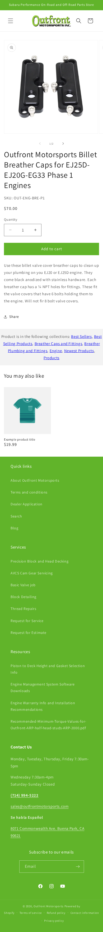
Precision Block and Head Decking (39, 561)
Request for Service (27, 620)
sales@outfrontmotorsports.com (39, 806)
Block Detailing (23, 596)
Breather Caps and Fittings (58, 343)
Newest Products (79, 350)
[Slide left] (40, 143)
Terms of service (31, 913)
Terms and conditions (29, 492)
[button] (10, 21)
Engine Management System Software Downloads (43, 687)
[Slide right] (63, 143)
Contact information (85, 913)
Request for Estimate (28, 632)
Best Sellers (81, 336)
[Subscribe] (78, 866)
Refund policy (56, 913)
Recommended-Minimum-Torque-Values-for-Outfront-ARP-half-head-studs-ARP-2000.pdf (48, 724)
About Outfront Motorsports (35, 480)
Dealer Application (27, 504)
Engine (56, 350)
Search (16, 516)
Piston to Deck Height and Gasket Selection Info (48, 669)
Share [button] (14, 316)
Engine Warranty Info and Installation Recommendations (43, 706)
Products (51, 357)
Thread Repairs (23, 608)
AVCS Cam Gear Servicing (32, 573)
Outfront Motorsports (49, 906)
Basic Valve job (23, 585)
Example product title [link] (19, 439)
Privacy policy (54, 921)
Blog (14, 528)
